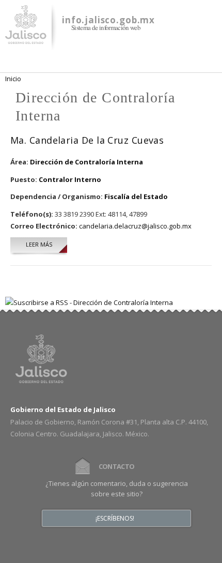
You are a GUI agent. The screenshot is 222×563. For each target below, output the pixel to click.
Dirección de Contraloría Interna (86, 161)
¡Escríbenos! (115, 518)
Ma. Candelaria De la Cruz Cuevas (87, 140)
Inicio (13, 78)
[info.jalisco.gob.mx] (25, 37)
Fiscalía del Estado (136, 196)
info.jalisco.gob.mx (108, 20)
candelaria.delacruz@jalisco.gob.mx (135, 226)
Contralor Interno (70, 179)
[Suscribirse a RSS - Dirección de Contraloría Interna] (89, 302)
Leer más (46, 244)
